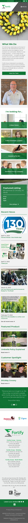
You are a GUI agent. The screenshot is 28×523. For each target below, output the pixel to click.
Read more (4, 352)
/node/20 (14, 121)
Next (25, 92)
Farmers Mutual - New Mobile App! (11, 237)
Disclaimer (18, 509)
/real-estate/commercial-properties (14, 137)
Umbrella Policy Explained (13, 349)
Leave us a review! (11, 502)
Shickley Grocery (8, 380)
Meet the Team (14, 73)
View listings (13, 204)
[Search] (26, 1)
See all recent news (7, 321)
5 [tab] (26, 13)
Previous (3, 92)
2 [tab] (19, 13)
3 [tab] (21, 13)
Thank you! (4, 263)
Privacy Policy (10, 509)
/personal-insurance (14, 152)
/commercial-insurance (14, 167)
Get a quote (18, 1)
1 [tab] (17, 13)
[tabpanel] (14, 25)
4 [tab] (23, 13)
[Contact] (24, 1)
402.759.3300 (10, 1)
